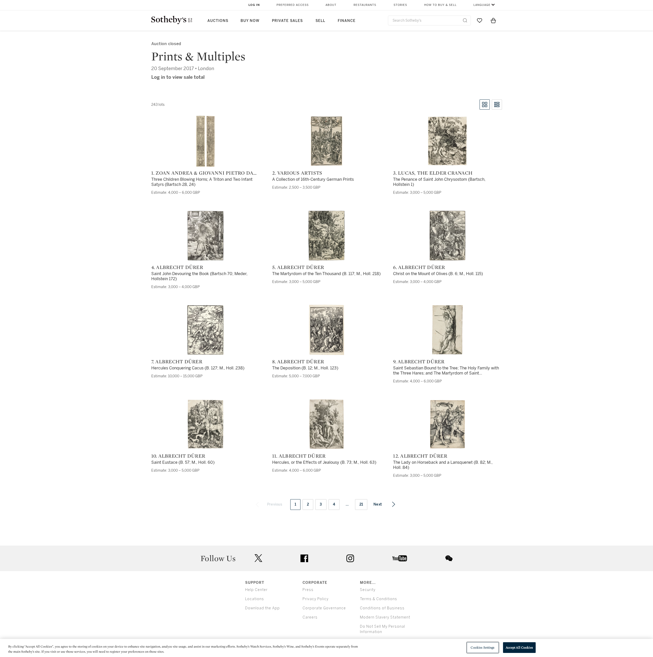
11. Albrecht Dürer (299, 456)
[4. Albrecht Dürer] (205, 235)
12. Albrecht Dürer (420, 456)
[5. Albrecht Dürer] (326, 235)
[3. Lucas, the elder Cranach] (447, 141)
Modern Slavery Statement (385, 617)
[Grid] (485, 104)
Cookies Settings (482, 647)
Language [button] (482, 5)
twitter (258, 558)
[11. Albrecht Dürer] (326, 424)
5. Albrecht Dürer (298, 267)
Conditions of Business (382, 608)
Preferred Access (293, 5)
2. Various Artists (297, 173)
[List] (497, 104)
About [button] (330, 5)
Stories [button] (400, 5)
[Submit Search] (465, 20)
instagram (350, 558)
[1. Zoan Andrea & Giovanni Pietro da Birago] (205, 141)
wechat (449, 558)
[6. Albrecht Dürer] (447, 235)
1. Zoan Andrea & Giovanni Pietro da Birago (202, 173)
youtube (399, 558)
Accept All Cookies (519, 647)
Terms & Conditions (378, 599)
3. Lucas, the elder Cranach (432, 173)
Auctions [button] (217, 21)
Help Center (256, 590)
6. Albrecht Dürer (419, 267)
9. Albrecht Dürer (418, 361)
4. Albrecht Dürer (177, 267)
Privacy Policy (316, 599)
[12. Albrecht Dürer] (447, 424)
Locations (254, 599)
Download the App (262, 608)
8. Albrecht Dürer (298, 361)
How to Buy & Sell (440, 5)
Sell (320, 21)
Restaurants (365, 5)
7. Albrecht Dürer (176, 361)
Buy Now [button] (250, 21)
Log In (254, 5)
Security (367, 590)
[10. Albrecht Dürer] (205, 424)
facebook (304, 558)
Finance (347, 21)
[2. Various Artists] (327, 141)
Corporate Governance (324, 608)
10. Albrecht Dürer (178, 456)
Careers (310, 617)
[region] (326, 648)
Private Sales (287, 21)
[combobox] (429, 20)
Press (308, 590)
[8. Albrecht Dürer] (326, 329)
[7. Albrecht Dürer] (205, 329)
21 (361, 504)
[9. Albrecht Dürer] (447, 329)
